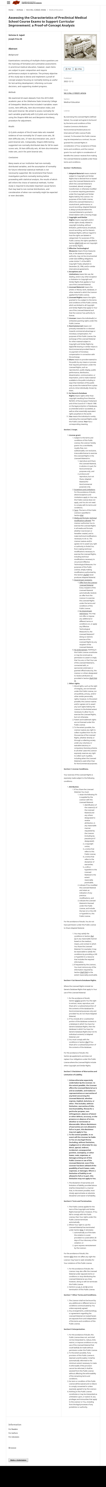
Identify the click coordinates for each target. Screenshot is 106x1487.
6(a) (81, 515)
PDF (69, 69)
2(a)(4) (86, 575)
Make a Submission (18, 1460)
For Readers (13, 1429)
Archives (20, 10)
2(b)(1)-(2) (79, 243)
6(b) (71, 1256)
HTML (79, 69)
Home (11, 10)
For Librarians (14, 1437)
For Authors (13, 1433)
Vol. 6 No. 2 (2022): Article (36, 10)
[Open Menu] (8, 2)
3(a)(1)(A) (84, 972)
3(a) (87, 1042)
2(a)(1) (77, 1001)
